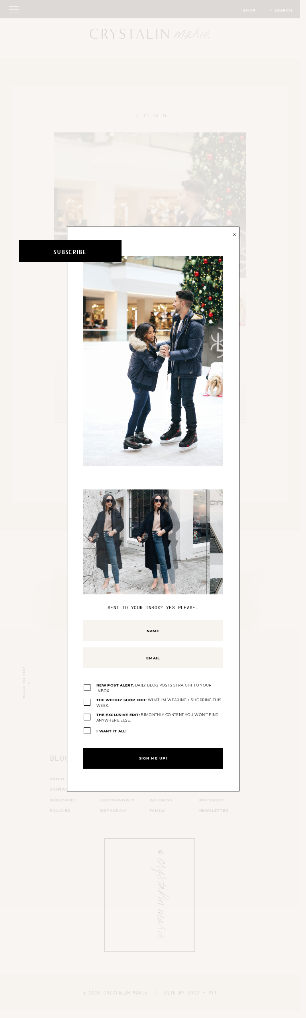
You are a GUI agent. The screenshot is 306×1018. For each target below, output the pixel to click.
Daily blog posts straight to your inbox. (154, 688)
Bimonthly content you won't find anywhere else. (157, 717)
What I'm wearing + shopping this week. (159, 703)
